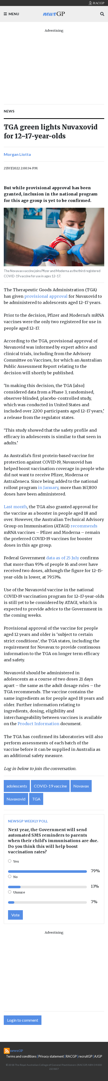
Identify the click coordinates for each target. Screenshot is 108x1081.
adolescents (17, 786)
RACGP (71, 1056)
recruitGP (85, 1056)
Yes (16, 861)
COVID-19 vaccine (50, 786)
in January (48, 487)
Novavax (81, 786)
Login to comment (22, 1020)
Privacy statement (51, 1056)
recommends (84, 525)
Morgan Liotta (17, 154)
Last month (15, 506)
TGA (36, 798)
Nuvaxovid (16, 798)
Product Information (38, 723)
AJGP (98, 1056)
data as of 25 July (62, 557)
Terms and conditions (21, 1056)
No (15, 877)
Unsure (19, 892)
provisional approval (46, 296)
